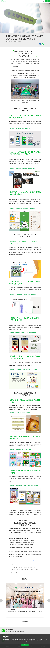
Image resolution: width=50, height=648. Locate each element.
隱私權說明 (44, 641)
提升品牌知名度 (25, 570)
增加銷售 (36, 570)
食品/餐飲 (13, 570)
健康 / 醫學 (27, 567)
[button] (48, 601)
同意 (25, 645)
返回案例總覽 (25, 621)
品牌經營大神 (14, 567)
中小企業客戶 (20, 567)
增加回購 (31, 570)
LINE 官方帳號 (14, 572)
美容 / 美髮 (33, 567)
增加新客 (18, 570)
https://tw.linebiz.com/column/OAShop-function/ (27, 560)
